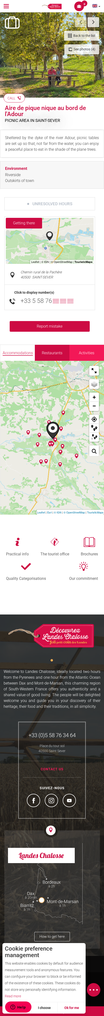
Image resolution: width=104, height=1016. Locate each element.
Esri (49, 512)
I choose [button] (44, 1008)
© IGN (57, 512)
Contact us (52, 769)
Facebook (34, 801)
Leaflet (41, 512)
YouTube (70, 801)
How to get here (52, 936)
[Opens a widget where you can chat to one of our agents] (18, 1007)
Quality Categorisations (26, 578)
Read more (13, 996)
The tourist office (54, 554)
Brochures (89, 554)
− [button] (94, 406)
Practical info (17, 554)
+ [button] (94, 397)
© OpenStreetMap (74, 512)
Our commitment (83, 578)
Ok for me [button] (71, 1008)
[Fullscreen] (94, 370)
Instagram (52, 801)
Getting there (24, 223)
